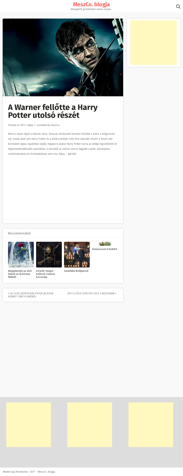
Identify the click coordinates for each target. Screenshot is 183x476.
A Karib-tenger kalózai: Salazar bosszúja (45, 274)
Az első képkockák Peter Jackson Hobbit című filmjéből (30, 295)
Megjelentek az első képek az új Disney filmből (20, 274)
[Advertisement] (153, 42)
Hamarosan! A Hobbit (104, 249)
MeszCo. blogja (91, 4)
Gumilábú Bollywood (76, 270)
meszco (55, 125)
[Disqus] (63, 351)
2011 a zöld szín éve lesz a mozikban (91, 293)
